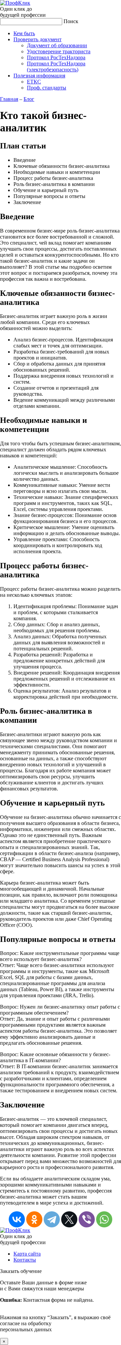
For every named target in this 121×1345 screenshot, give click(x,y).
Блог (29, 99)
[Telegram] (52, 1219)
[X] (69, 1219)
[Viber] (87, 1219)
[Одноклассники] (34, 1219)
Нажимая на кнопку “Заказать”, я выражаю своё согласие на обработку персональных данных (55, 1306)
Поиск (71, 21)
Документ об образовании (57, 45)
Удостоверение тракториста (58, 51)
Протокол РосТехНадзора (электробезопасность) (56, 66)
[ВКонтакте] (17, 1219)
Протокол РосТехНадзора (56, 57)
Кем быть (24, 33)
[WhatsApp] (104, 1219)
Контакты (24, 1260)
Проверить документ (37, 39)
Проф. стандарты (46, 87)
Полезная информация (39, 75)
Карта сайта (27, 1254)
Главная (9, 99)
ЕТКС (34, 81)
